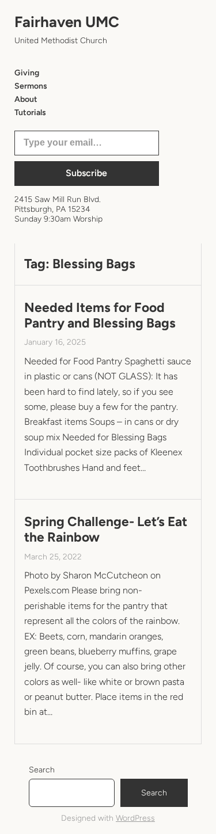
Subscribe (86, 172)
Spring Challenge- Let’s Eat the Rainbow (105, 529)
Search (42, 770)
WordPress (135, 818)
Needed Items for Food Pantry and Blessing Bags (100, 315)
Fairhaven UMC (66, 22)
